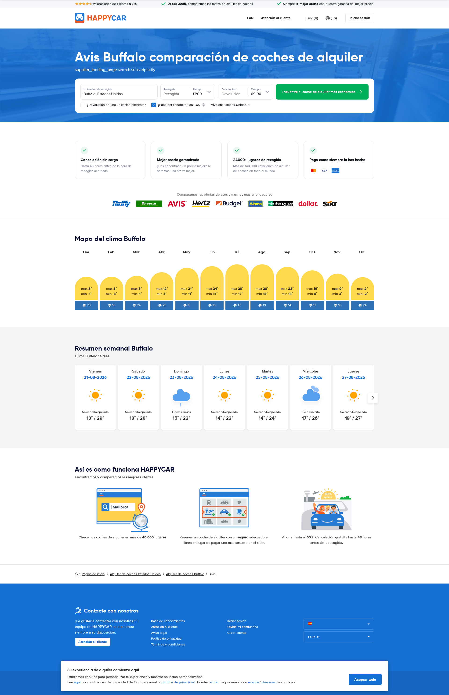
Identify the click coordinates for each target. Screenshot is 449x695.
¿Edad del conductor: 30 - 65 (179, 105)
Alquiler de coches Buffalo (185, 574)
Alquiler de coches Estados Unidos (135, 574)
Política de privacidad (166, 639)
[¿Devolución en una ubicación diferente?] (82, 105)
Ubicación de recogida (97, 89)
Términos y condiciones (168, 644)
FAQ (250, 18)
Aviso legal (159, 633)
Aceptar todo (365, 679)
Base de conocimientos (168, 621)
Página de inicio (93, 574)
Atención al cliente (275, 18)
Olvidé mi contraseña (242, 627)
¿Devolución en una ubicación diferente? (116, 105)
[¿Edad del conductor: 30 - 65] (153, 105)
